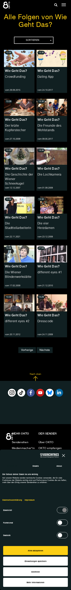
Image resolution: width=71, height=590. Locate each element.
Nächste (44, 350)
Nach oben (35, 374)
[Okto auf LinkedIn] (59, 393)
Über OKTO (45, 442)
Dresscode (45, 321)
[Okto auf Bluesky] (50, 393)
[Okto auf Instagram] (12, 393)
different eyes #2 (17, 321)
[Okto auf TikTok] (21, 393)
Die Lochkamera (49, 174)
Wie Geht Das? (16, 71)
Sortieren (32, 40)
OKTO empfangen (50, 448)
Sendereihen (20, 442)
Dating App (45, 77)
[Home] (10, 438)
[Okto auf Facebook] (31, 393)
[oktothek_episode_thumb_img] (19, 58)
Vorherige (27, 350)
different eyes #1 (49, 272)
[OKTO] (7, 5)
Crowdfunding (15, 77)
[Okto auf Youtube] (40, 393)
